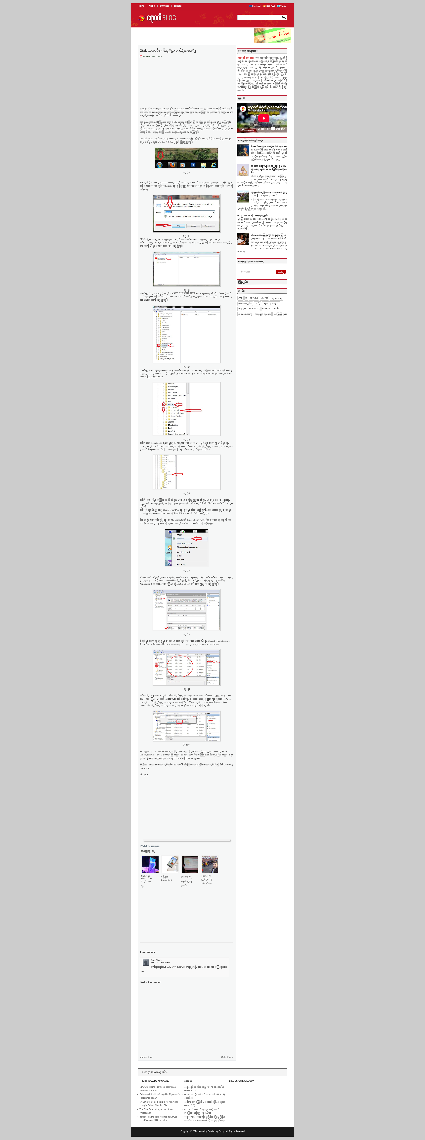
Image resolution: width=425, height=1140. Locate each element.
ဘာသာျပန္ (254, 309)
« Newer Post (146, 1057)
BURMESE (164, 6)
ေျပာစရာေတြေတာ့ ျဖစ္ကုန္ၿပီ (252, 215)
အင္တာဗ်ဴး (276, 309)
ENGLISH (178, 6)
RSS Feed (270, 6)
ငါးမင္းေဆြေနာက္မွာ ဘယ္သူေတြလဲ (268, 235)
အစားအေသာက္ (245, 314)
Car (240, 298)
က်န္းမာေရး (276, 298)
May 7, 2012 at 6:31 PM (160, 962)
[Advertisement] (187, 85)
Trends (254, 298)
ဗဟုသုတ (242, 309)
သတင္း (266, 309)
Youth (264, 298)
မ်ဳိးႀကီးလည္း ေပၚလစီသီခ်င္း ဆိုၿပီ (270, 146)
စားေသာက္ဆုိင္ (245, 303)
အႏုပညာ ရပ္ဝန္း (263, 314)
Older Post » (227, 1057)
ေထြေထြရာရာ (280, 314)
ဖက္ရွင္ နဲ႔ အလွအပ (271, 303)
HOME (141, 6)
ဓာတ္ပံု (257, 303)
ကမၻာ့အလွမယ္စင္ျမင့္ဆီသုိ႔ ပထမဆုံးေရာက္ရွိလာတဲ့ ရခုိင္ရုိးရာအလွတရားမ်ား (270, 169)
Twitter (283, 6)
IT (246, 298)
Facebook (256, 6)
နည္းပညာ (155, 846)
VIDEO (152, 6)
